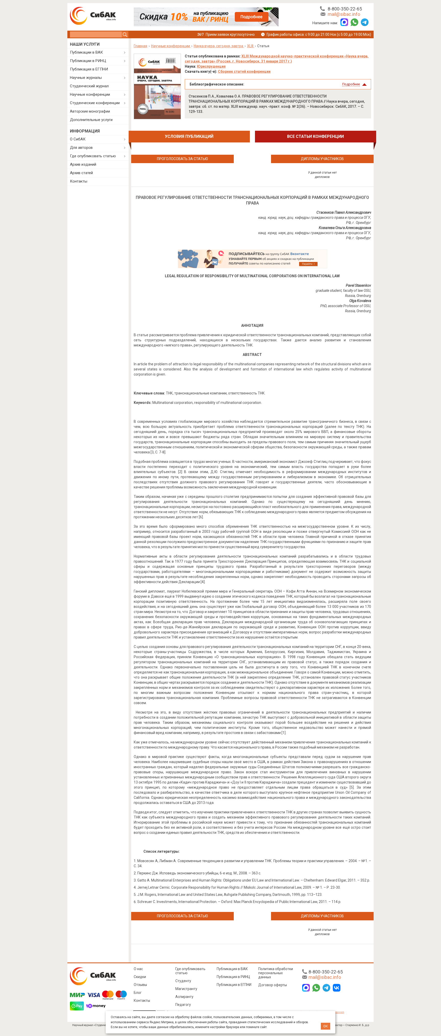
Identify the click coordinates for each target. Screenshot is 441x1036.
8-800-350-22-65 (345, 8)
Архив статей (81, 173)
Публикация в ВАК (232, 969)
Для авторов (81, 147)
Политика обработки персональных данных (275, 973)
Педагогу (183, 1005)
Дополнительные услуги (91, 119)
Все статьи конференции (315, 136)
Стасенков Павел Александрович (343, 212)
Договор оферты (272, 985)
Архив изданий (83, 164)
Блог (138, 993)
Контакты (78, 181)
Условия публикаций (189, 136)
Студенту (183, 981)
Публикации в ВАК (86, 52)
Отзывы (140, 985)
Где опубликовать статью (93, 156)
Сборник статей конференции (244, 71)
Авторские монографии (90, 111)
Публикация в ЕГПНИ (89, 69)
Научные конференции (90, 94)
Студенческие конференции (95, 103)
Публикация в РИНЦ (233, 977)
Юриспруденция (211, 66)
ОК (325, 1026)
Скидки (140, 977)
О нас (138, 969)
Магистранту (186, 989)
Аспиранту (184, 997)
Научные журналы (86, 77)
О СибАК (77, 139)
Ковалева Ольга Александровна (345, 228)
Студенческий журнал (89, 86)
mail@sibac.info (344, 14)
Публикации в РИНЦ (88, 60)
